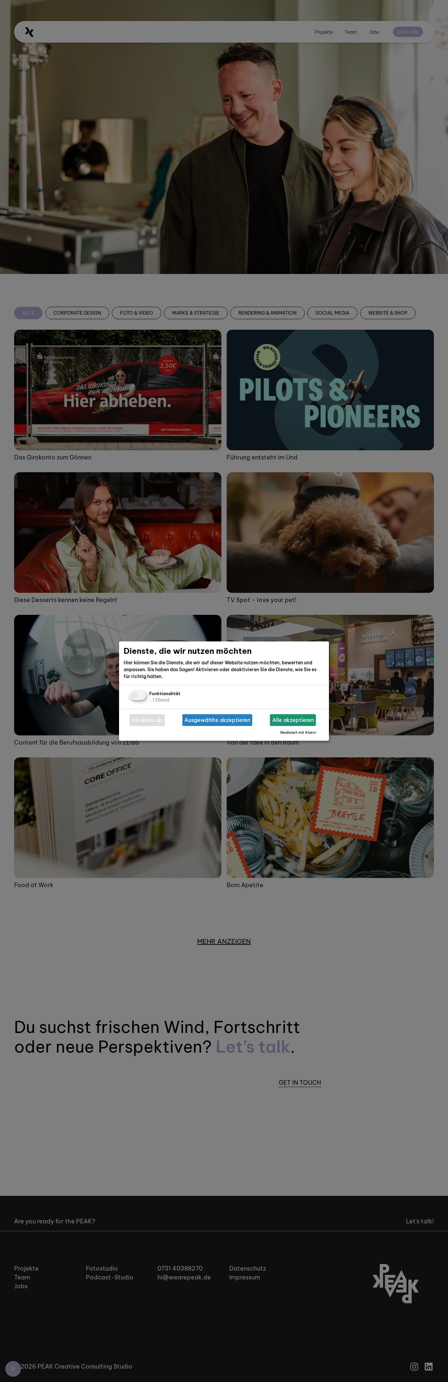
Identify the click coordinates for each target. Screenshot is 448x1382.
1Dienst (159, 700)
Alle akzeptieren (293, 720)
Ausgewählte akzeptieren (217, 720)
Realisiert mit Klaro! (298, 732)
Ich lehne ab (147, 720)
